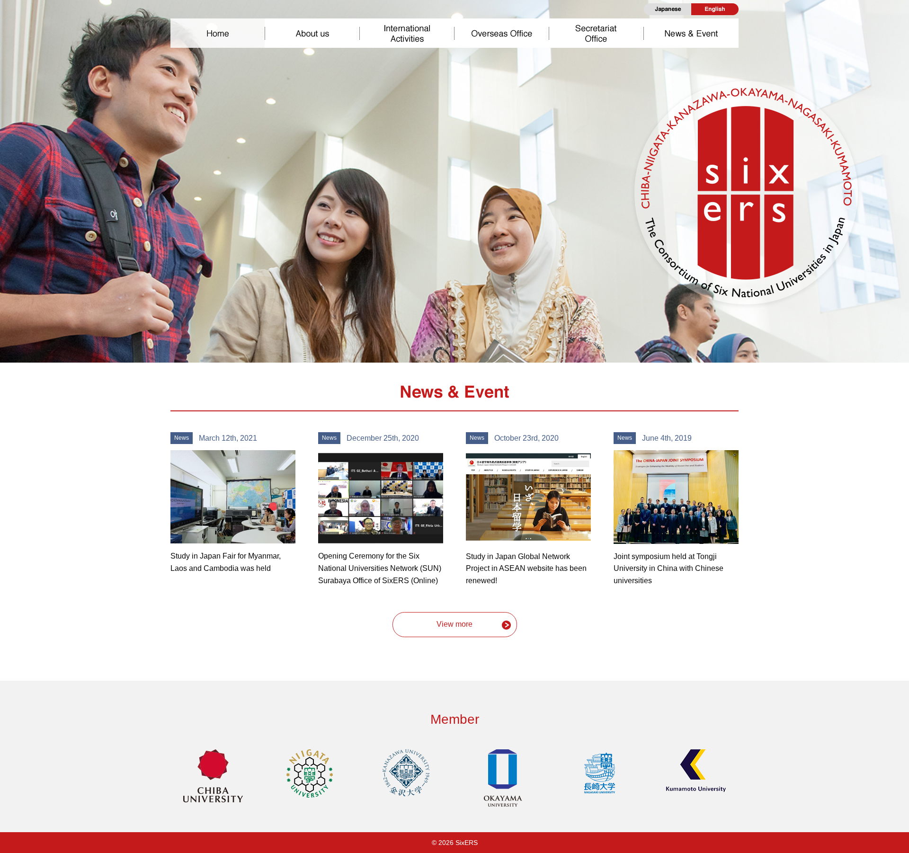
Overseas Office (501, 33)
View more (454, 624)
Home (217, 33)
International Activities (407, 33)
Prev (14, 175)
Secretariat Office (596, 33)
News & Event (691, 33)
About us (312, 33)
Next (894, 175)
